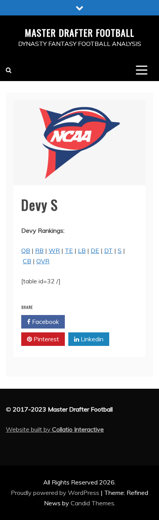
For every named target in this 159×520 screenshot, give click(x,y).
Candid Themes (92, 503)
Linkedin (91, 339)
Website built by (55, 429)
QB (25, 250)
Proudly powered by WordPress (56, 492)
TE (69, 250)
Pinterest (45, 339)
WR (54, 250)
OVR (42, 261)
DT (108, 250)
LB (82, 250)
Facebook (44, 321)
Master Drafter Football (79, 32)
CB (27, 261)
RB (39, 250)
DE (95, 250)
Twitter (90, 321)
